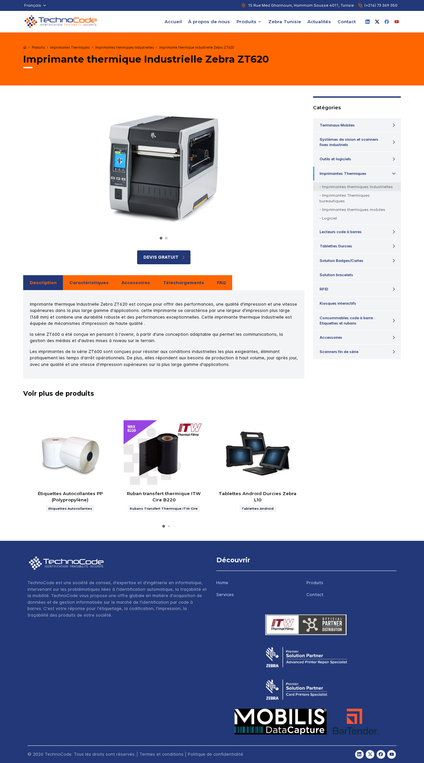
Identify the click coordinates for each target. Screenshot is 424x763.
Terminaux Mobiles (337, 125)
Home (222, 582)
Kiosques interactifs (338, 303)
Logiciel (329, 218)
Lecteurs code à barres (341, 231)
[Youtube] (396, 21)
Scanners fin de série (339, 351)
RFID (324, 289)
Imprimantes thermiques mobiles (353, 209)
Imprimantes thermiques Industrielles (124, 47)
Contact (347, 21)
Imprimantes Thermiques (69, 47)
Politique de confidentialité (215, 754)
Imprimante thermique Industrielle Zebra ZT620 (196, 47)
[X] (377, 21)
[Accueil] (24, 47)
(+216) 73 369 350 (381, 5)
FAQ (221, 282)
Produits (246, 21)
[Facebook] (387, 21)
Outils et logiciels (335, 159)
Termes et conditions (161, 754)
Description (43, 282)
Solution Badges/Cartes (341, 260)
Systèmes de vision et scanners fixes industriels (349, 142)
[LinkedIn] (367, 21)
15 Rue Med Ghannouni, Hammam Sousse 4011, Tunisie (301, 5)
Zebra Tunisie (284, 21)
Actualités (319, 21)
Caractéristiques (89, 282)
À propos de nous (209, 21)
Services (225, 594)
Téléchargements (183, 282)
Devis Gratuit (161, 257)
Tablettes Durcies (336, 246)
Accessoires (136, 282)
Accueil (173, 21)
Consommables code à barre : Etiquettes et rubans (347, 321)
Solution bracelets (336, 275)
